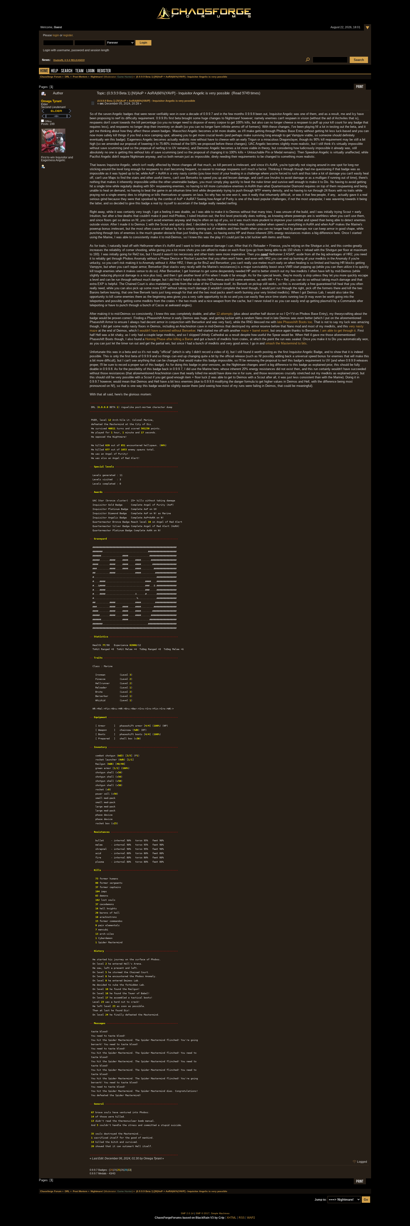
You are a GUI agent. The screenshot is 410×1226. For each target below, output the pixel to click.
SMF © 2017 (203, 1213)
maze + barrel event (255, 330)
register (68, 35)
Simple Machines (220, 1213)
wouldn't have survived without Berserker (167, 330)
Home (44, 71)
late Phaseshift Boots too (294, 322)
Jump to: (320, 1199)
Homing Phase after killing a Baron (169, 339)
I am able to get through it (338, 330)
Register (104, 71)
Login (90, 71)
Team (79, 71)
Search (66, 71)
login (56, 35)
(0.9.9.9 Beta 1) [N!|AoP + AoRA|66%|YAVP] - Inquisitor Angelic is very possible (146, 100)
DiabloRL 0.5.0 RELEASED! (69, 60)
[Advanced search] (308, 60)
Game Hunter (124, 76)
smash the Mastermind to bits (286, 343)
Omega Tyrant (51, 101)
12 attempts (224, 314)
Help (54, 71)
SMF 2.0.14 (187, 1213)
